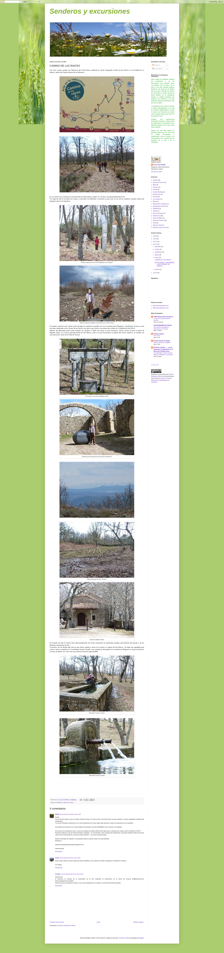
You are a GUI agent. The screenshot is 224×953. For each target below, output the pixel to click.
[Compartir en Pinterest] (93, 800)
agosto (157, 255)
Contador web (155, 364)
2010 (155, 273)
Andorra (155, 180)
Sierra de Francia (68, 802)
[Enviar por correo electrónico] (84, 800)
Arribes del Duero (158, 182)
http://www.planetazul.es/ (160, 305)
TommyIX (122, 938)
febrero (157, 269)
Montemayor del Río (159, 206)
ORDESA (156, 208)
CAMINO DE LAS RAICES (163, 260)
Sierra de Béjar (157, 218)
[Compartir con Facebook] (91, 800)
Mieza (155, 201)
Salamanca (59, 802)
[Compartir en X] (89, 800)
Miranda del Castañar (160, 204)
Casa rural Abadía (159, 165)
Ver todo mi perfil (156, 172)
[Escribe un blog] (87, 800)
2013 (155, 239)
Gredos (155, 196)
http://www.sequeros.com (161, 308)
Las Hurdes (156, 199)
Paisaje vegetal (159, 334)
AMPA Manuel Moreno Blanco (163, 317)
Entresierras (157, 194)
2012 (155, 241)
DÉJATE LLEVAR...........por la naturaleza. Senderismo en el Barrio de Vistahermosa (163, 349)
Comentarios (158, 69)
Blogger (141, 938)
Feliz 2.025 (157, 335)
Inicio (98, 922)
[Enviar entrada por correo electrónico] (80, 799)
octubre (157, 249)
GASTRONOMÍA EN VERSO (163, 325)
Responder (58, 851)
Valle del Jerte (157, 225)
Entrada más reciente (57, 922)
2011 (155, 244)
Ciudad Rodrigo (158, 192)
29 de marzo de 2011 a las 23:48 (70, 858)
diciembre (158, 246)
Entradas (157, 65)
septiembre (158, 252)
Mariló (57, 814)
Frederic (58, 874)
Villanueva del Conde (160, 227)
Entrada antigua (138, 922)
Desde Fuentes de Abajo (162, 341)
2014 (155, 236)
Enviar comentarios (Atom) (67, 925)
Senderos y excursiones (90, 11)
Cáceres (155, 187)
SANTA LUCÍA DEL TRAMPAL (162, 342)
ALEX (57, 858)
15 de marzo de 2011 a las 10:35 (70, 814)
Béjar (154, 185)
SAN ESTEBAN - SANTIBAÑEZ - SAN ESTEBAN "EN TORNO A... (164, 264)
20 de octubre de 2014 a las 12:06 (72, 874)
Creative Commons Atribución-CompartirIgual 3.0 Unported (161, 380)
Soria (154, 223)
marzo (157, 257)
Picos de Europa (158, 213)
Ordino (155, 211)
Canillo (155, 189)
